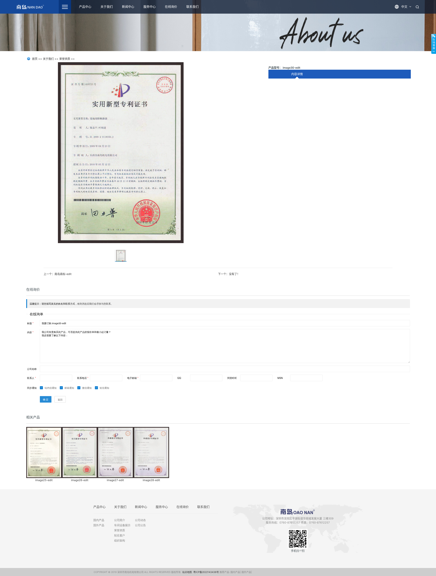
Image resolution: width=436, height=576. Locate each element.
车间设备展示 (122, 525)
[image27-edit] (115, 452)
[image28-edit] (151, 452)
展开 (433, 44)
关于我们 (106, 7)
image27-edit (115, 480)
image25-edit (44, 480)
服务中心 (149, 7)
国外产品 (98, 525)
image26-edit (79, 480)
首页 (34, 58)
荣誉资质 (64, 58)
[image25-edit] (44, 452)
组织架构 (119, 540)
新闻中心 (128, 7)
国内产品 (98, 520)
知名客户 (119, 535)
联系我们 (192, 7)
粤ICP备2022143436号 (206, 572)
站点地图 (187, 572)
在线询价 (171, 7)
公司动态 (140, 520)
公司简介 (119, 520)
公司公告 (140, 525)
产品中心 (85, 7)
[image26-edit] (79, 452)
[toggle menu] (65, 7)
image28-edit (151, 480)
